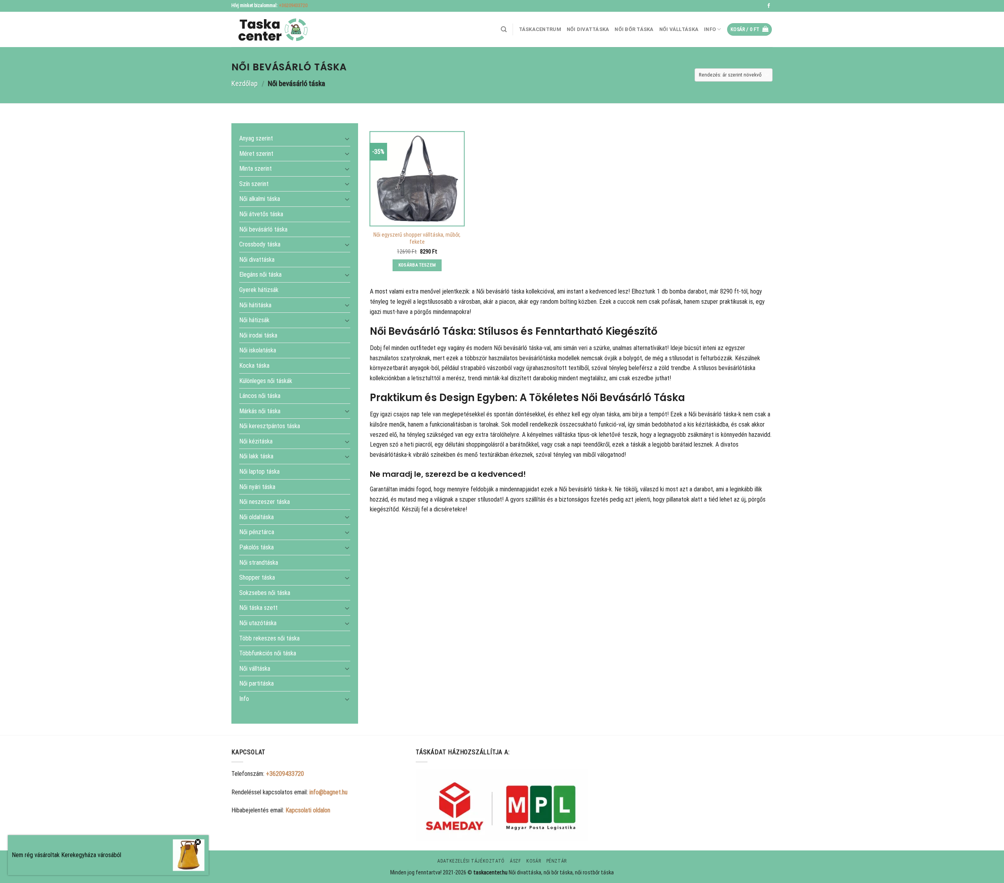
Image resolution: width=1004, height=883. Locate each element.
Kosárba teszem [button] (417, 265)
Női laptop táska (259, 471)
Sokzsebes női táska (264, 592)
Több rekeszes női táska (269, 638)
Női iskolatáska (257, 350)
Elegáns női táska (260, 274)
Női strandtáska (258, 562)
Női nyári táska (257, 486)
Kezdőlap (244, 83)
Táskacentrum (540, 29)
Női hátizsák (254, 320)
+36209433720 (293, 5)
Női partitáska (256, 683)
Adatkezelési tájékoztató (471, 861)
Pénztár (556, 861)
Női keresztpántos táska (269, 426)
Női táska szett (258, 607)
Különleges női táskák (265, 380)
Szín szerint (254, 183)
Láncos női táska (259, 396)
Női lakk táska (256, 456)
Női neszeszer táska (264, 501)
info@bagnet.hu (328, 792)
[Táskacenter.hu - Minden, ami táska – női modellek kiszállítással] (270, 30)
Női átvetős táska (261, 214)
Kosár (533, 861)
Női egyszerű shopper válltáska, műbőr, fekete (416, 239)
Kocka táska (254, 365)
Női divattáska (588, 29)
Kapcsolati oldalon (308, 810)
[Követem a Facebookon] (768, 6)
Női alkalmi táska (259, 199)
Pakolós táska (256, 547)
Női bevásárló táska (263, 229)
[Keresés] (504, 29)
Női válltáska (678, 29)
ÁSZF (515, 861)
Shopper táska (257, 577)
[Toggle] (347, 138)
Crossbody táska (259, 244)
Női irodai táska (258, 335)
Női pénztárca (256, 532)
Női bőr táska (634, 29)
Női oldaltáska (256, 516)
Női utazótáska (257, 623)
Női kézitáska (256, 441)
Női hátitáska (255, 304)
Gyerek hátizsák (258, 290)
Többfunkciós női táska (267, 653)
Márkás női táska (259, 410)
